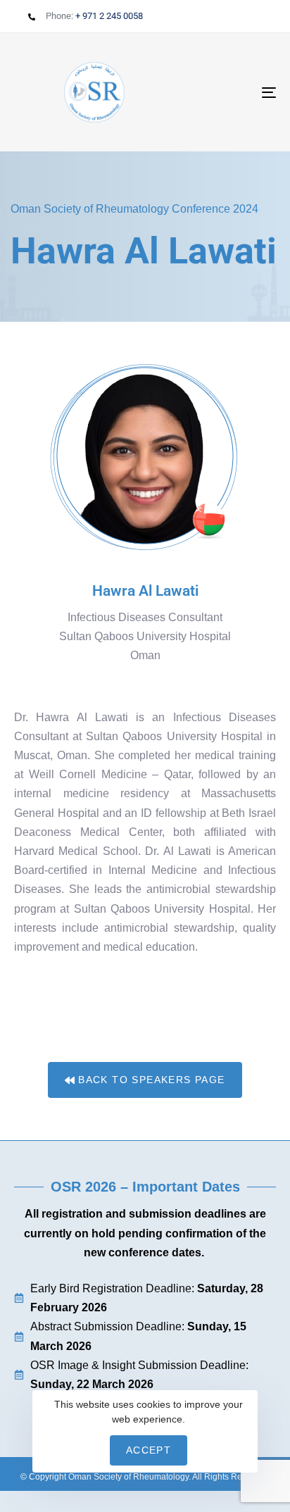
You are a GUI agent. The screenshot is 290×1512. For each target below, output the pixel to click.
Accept (148, 1450)
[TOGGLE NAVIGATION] (232, 92)
